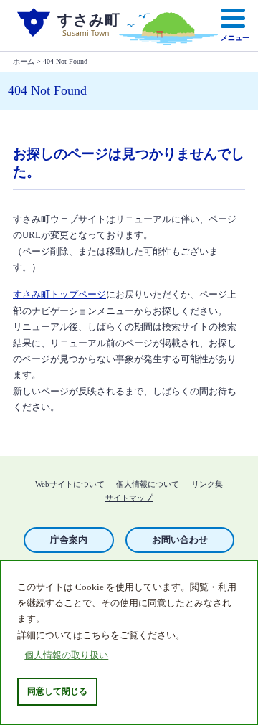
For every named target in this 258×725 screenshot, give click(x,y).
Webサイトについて (70, 484)
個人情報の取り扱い (66, 655)
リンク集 (207, 484)
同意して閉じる (57, 691)
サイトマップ (129, 497)
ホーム (23, 61)
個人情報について (147, 484)
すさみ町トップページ (59, 295)
